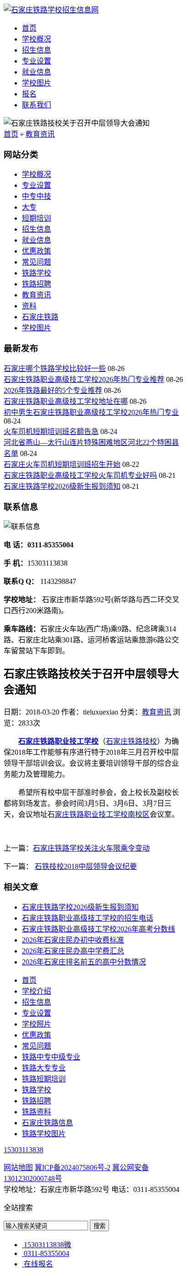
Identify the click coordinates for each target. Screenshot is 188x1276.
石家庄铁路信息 (47, 1123)
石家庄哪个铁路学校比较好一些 (55, 368)
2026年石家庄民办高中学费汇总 (73, 951)
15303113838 (23, 1150)
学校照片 (36, 1024)
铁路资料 (36, 1112)
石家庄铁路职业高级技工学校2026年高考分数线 (98, 929)
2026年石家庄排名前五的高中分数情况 (84, 962)
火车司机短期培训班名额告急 (51, 431)
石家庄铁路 (40, 317)
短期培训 (36, 218)
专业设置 (36, 61)
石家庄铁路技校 (131, 741)
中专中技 (36, 196)
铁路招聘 (36, 284)
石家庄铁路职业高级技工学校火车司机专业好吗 (80, 475)
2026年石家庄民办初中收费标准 (73, 940)
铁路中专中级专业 (51, 1057)
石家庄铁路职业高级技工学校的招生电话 (87, 918)
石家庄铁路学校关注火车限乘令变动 (91, 848)
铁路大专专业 (44, 1068)
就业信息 (36, 72)
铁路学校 (36, 273)
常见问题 (36, 262)
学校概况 (36, 39)
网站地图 (18, 1167)
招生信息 (36, 50)
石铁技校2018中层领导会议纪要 (86, 866)
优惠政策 (36, 251)
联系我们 (36, 105)
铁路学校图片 (44, 1134)
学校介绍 (36, 991)
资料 (29, 306)
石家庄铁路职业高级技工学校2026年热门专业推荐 (84, 379)
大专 (29, 207)
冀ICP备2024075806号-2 (72, 1167)
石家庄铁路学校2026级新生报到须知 (62, 486)
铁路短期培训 (44, 1079)
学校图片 (36, 83)
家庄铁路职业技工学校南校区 (102, 814)
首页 (29, 28)
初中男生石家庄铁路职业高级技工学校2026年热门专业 (91, 412)
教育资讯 (40, 134)
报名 (29, 94)
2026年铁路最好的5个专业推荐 (53, 390)
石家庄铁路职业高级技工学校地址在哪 (66, 401)
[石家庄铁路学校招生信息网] (51, 10)
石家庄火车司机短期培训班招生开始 (62, 464)
